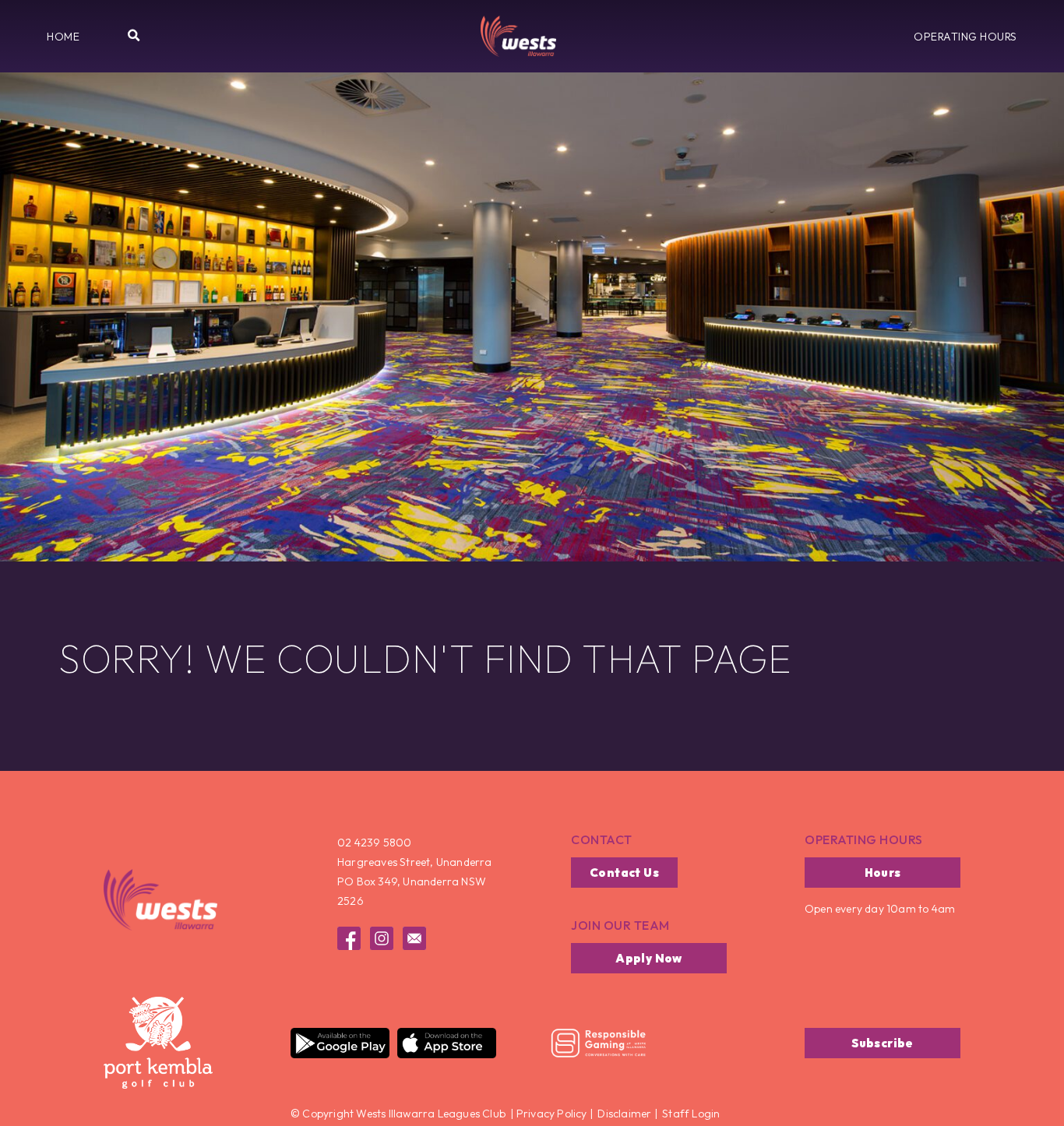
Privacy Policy (550, 1114)
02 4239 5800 (374, 843)
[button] (63, 36)
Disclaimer (624, 1114)
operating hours (864, 839)
